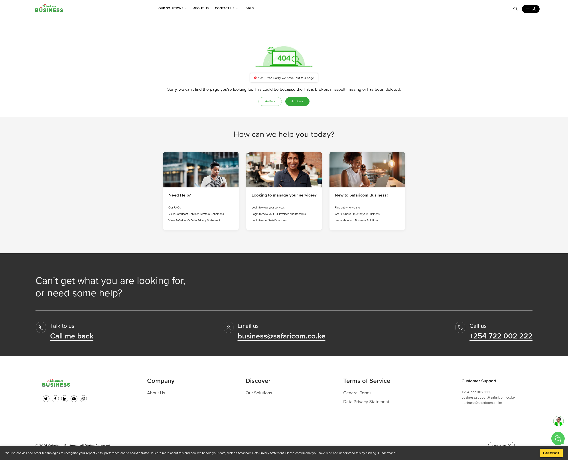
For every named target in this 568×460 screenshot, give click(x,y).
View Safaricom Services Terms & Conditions (196, 214)
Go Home (297, 101)
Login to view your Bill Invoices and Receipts (279, 214)
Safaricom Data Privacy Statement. (261, 453)
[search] (515, 9)
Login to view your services (268, 207)
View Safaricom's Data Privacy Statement (194, 220)
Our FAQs (174, 207)
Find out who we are (347, 207)
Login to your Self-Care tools (269, 220)
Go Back (270, 101)
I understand (551, 453)
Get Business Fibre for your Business (357, 214)
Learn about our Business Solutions (356, 220)
